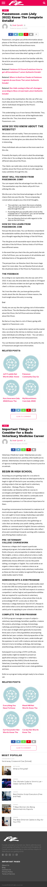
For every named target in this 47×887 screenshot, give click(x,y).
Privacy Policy (7, 872)
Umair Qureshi (17, 25)
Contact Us (6, 870)
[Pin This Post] (26, 34)
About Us (5, 865)
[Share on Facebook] (10, 34)
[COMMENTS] (36, 34)
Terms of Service (8, 874)
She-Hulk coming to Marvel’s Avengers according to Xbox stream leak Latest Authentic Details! (22, 91)
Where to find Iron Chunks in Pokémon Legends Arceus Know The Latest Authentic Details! (22, 80)
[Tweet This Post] (15, 34)
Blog (3, 867)
